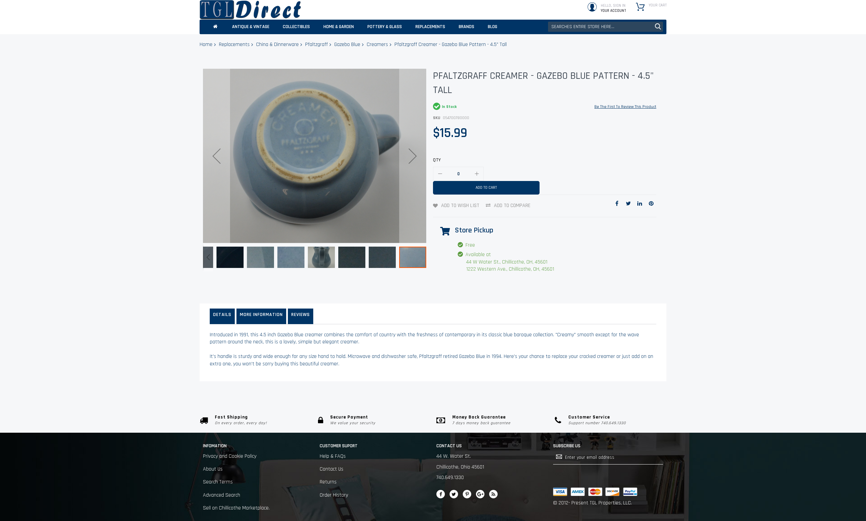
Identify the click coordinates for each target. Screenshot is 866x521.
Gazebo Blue (347, 44)
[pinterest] (467, 494)
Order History (334, 495)
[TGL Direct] (250, 10)
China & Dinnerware (277, 44)
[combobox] (605, 27)
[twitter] (454, 494)
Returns (328, 481)
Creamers (377, 44)
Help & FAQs (333, 456)
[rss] (493, 494)
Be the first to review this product (625, 106)
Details (222, 315)
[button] (216, 156)
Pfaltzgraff (316, 44)
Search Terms (218, 481)
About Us (213, 469)
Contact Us (331, 469)
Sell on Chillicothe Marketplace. (236, 508)
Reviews (300, 315)
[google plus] (480, 494)
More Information (261, 315)
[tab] (222, 316)
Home (206, 44)
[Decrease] (440, 174)
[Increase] (476, 174)
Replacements (234, 44)
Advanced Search (221, 495)
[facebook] (440, 494)
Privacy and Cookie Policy (229, 456)
